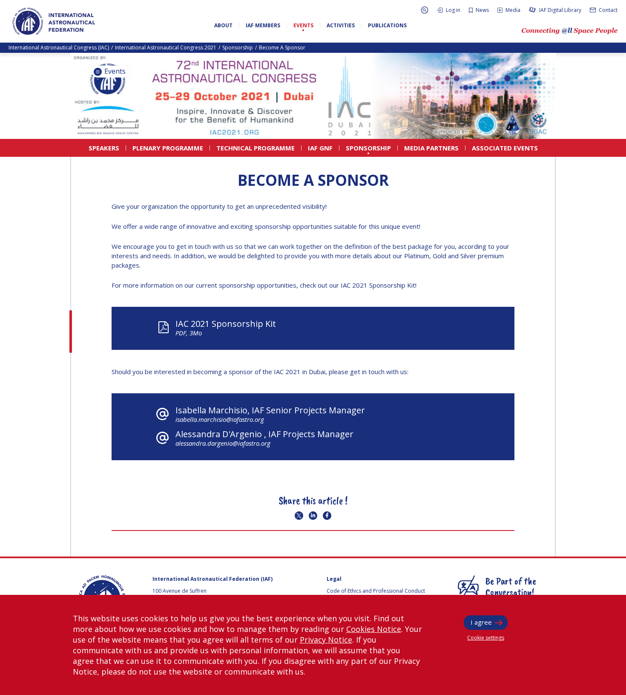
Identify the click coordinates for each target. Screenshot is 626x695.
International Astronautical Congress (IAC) (59, 47)
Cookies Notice (373, 629)
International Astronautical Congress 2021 (165, 47)
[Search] (424, 10)
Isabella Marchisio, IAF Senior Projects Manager (270, 414)
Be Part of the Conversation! (510, 586)
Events (114, 71)
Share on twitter (299, 515)
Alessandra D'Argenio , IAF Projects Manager (264, 437)
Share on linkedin (313, 515)
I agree (481, 622)
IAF (54, 21)
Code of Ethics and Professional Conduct (376, 590)
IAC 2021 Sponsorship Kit (225, 327)
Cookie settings (485, 637)
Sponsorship (237, 47)
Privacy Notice (326, 639)
